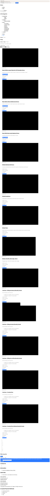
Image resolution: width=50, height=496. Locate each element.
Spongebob (6, 29)
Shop (3, 8)
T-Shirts (3, 32)
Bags (5, 17)
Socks (3, 22)
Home (3, 7)
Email (1, 460)
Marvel (5, 25)
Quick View (4, 79)
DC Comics (6, 23)
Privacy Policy (12, 470)
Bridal (5, 18)
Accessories (4, 16)
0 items (5, 10)
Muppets (6, 27)
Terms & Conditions (6, 470)
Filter (1, 456)
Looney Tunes (7, 24)
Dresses (3, 19)
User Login (2, 0)
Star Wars (6, 30)
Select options (5, 74)
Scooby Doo (6, 28)
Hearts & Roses (7, 21)
